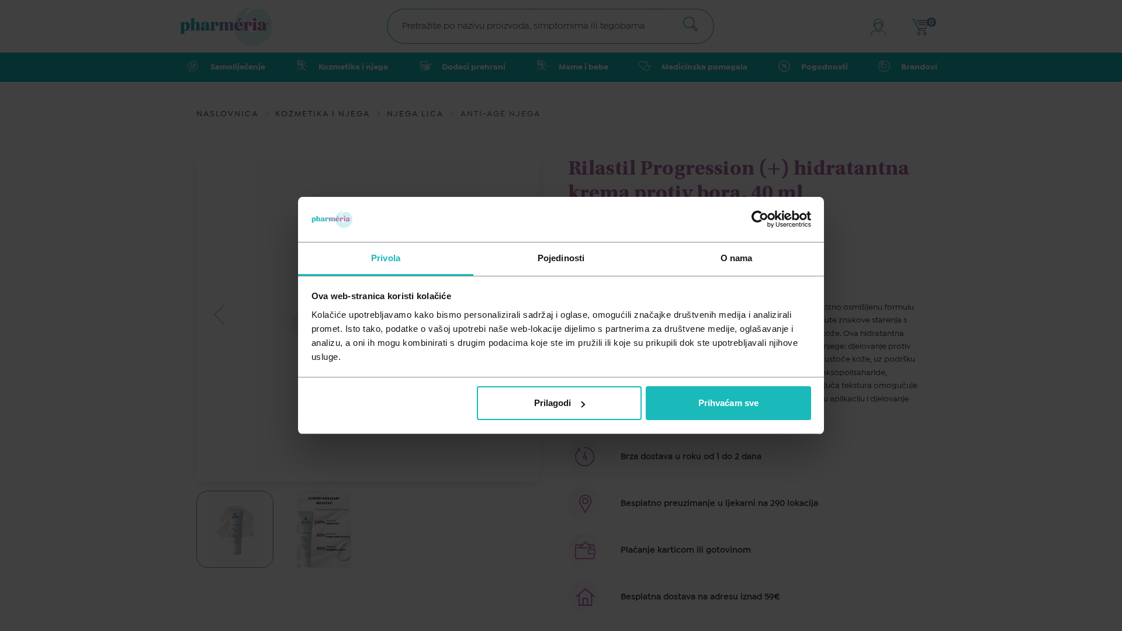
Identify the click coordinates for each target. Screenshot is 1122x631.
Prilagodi (553, 403)
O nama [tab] (737, 258)
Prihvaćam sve (728, 403)
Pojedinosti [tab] (561, 258)
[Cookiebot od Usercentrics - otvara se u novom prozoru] (760, 219)
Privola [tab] (385, 258)
